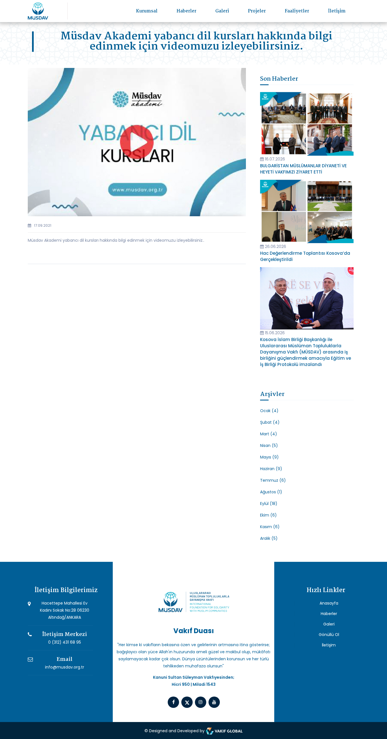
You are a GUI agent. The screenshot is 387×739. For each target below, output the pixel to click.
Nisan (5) (269, 445)
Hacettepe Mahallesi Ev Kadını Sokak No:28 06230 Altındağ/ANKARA (64, 610)
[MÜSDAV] (38, 11)
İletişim (337, 11)
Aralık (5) (269, 538)
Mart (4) (268, 434)
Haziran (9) (271, 469)
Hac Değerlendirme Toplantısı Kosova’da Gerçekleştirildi (305, 256)
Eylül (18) (268, 503)
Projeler (257, 11)
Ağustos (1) (271, 492)
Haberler (186, 11)
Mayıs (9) (269, 457)
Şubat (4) (270, 422)
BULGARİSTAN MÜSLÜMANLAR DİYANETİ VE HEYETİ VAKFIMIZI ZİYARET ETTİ (303, 169)
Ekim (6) (268, 515)
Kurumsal (147, 11)
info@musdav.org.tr (64, 667)
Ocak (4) (269, 411)
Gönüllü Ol (329, 634)
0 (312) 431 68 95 (64, 642)
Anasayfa (329, 603)
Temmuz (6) (273, 480)
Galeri (222, 11)
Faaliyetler (297, 11)
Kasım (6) (270, 527)
